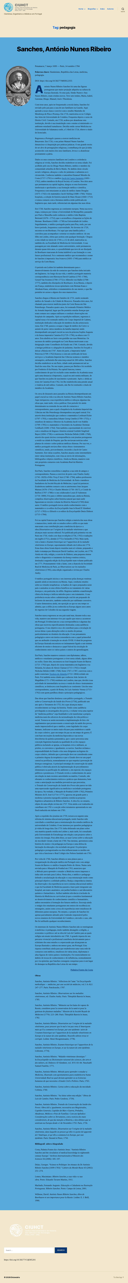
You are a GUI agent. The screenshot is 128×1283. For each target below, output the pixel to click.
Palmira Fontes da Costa (82, 970)
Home (80, 9)
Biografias (92, 9)
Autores (110, 9)
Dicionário (15, 1277)
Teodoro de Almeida (58, 674)
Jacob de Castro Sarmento (73, 178)
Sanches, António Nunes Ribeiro (64, 49)
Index (102, 9)
